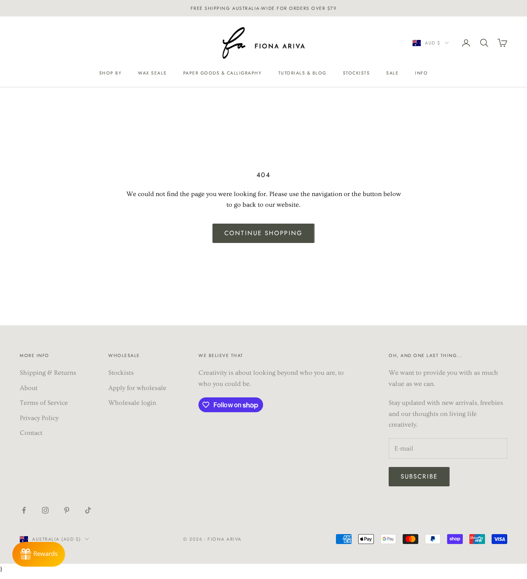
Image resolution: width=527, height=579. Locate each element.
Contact (31, 433)
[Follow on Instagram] (45, 510)
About (28, 388)
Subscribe (419, 476)
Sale (392, 73)
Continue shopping (263, 233)
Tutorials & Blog (302, 73)
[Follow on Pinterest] (67, 510)
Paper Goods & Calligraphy (222, 73)
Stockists (356, 73)
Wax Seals (152, 73)
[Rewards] (38, 554)
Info (421, 73)
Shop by (110, 73)
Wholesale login (132, 402)
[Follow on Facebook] (24, 510)
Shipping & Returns (48, 372)
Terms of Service (44, 402)
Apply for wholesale (137, 388)
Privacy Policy (39, 418)
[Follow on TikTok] (88, 510)
